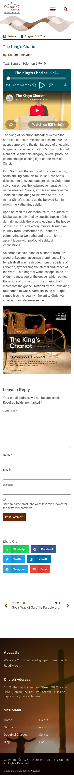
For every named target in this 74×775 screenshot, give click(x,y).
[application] (37, 80)
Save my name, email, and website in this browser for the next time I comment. (35, 506)
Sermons (10, 727)
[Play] (42, 85)
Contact (44, 734)
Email (7, 469)
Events (43, 720)
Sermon (12, 36)
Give (42, 742)
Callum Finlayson (20, 55)
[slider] (37, 78)
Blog (7, 742)
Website (8, 484)
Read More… (12, 665)
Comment (10, 410)
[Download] (66, 85)
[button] (52, 9)
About (43, 727)
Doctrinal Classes (16, 734)
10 (34, 85)
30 (51, 85)
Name (7, 454)
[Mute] (8, 85)
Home (8, 720)
